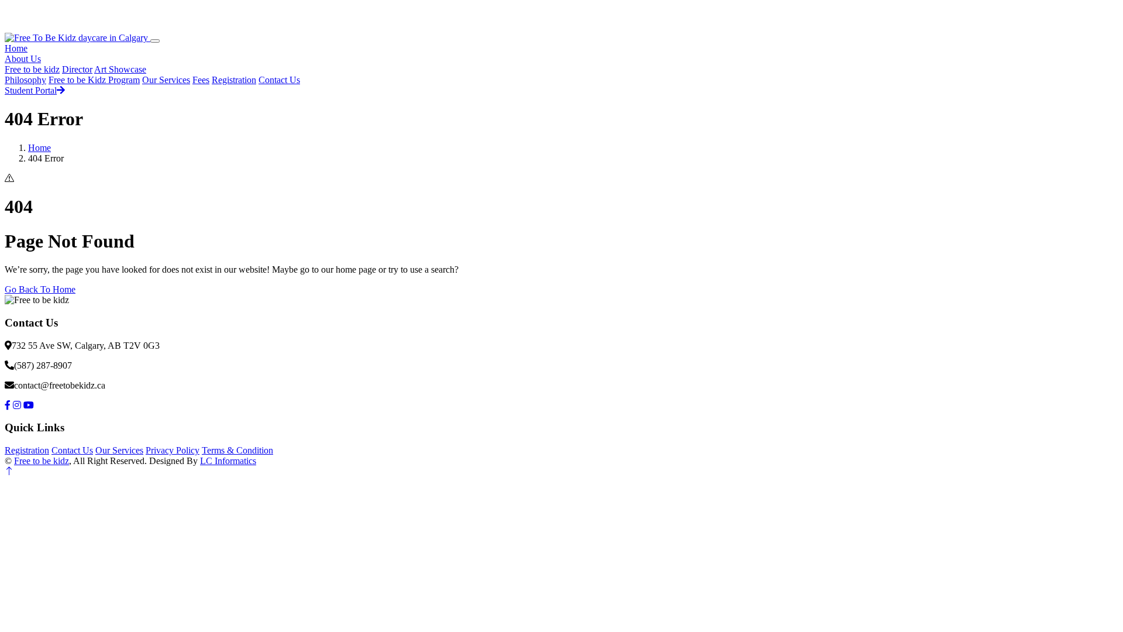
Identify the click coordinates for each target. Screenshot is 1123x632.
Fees (200, 80)
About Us (23, 59)
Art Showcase (120, 69)
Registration (234, 80)
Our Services (166, 80)
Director (77, 69)
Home (16, 48)
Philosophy (25, 80)
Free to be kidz (32, 69)
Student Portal (31, 90)
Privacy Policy (172, 450)
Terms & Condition (237, 450)
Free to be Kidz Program (94, 80)
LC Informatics (228, 461)
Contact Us (279, 80)
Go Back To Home (40, 289)
